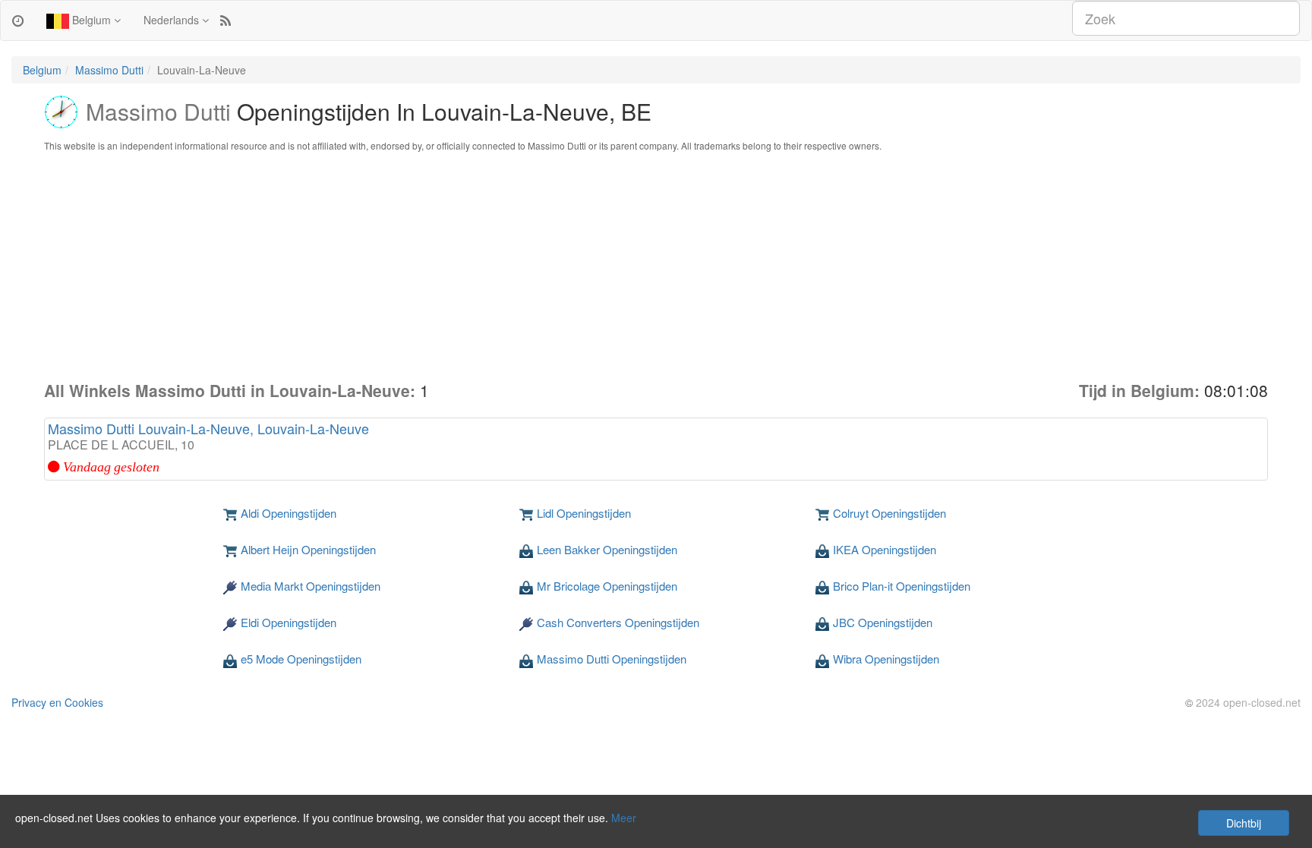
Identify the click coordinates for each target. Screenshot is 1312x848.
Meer (623, 817)
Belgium (91, 19)
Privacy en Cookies (57, 702)
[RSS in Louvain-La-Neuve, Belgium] (225, 20)
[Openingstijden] (18, 20)
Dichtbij (1243, 823)
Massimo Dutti (109, 69)
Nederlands (173, 19)
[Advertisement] (656, 265)
